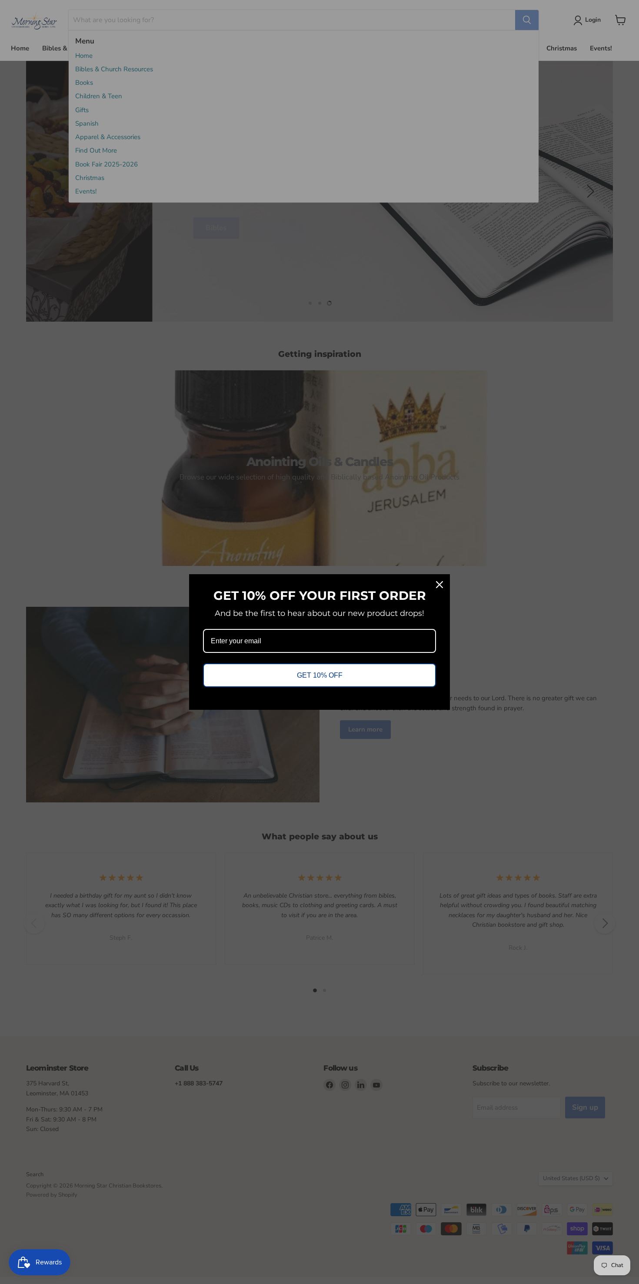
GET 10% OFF (320, 675)
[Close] (439, 584)
